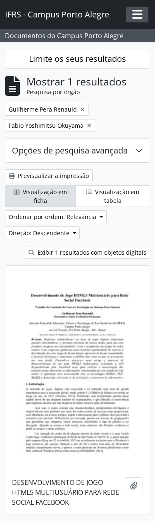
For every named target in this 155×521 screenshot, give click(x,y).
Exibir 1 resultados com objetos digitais (91, 252)
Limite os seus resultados (77, 58)
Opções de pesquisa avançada (70, 150)
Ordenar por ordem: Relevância (53, 217)
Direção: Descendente (40, 233)
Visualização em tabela (116, 196)
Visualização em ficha (44, 196)
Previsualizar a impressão (52, 176)
